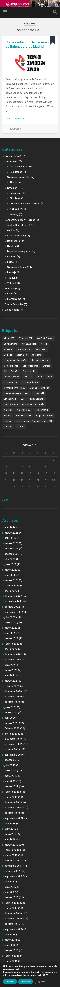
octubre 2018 (12, 812)
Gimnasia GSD (11, 382)
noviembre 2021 (14, 659)
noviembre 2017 (14, 865)
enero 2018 (11, 855)
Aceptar (10, 981)
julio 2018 (10, 823)
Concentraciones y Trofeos (25, 203)
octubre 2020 (12, 701)
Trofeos (8, 426)
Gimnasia (15, 182)
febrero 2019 (12, 791)
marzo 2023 (11, 580)
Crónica (46, 366)
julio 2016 (10, 934)
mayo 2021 (11, 670)
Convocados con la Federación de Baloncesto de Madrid (29, 44)
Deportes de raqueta (18, 251)
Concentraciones (30, 366)
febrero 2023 (12, 585)
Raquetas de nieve (44, 415)
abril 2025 (10, 537)
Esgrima (11, 256)
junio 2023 (10, 564)
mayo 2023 (11, 569)
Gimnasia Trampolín (18, 177)
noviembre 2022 (14, 601)
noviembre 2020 (14, 696)
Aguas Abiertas (29, 344)
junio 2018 (10, 828)
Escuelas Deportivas (16, 225)
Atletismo (12, 161)
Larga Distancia (37, 399)
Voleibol (11, 283)
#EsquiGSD (9, 338)
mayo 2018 (11, 834)
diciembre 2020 (13, 691)
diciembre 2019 (13, 738)
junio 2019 (10, 770)
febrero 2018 (12, 849)
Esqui (10, 293)
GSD (27, 393)
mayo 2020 (11, 712)
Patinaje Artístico (24, 415)
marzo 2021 (11, 680)
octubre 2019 (12, 749)
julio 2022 (10, 617)
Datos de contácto (20, 166)
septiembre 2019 (14, 754)
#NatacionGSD (26, 338)
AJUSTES (43, 975)
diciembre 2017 (13, 860)
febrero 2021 (12, 686)
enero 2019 (11, 797)
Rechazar (26, 981)
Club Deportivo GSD (40, 360)
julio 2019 (10, 765)
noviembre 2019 (14, 744)
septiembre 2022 (14, 612)
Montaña (10, 288)
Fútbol (10, 261)
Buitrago (8, 355)
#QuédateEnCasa (45, 338)
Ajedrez (11, 230)
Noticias (14, 208)
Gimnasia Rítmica (16, 267)
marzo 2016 (11, 950)
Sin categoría (12, 309)
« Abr (5, 500)
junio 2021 (10, 664)
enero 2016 (11, 961)
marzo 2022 (11, 638)
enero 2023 (11, 590)
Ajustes (41, 981)
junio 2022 (10, 622)
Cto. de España (11, 371)
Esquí (39, 377)
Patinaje (11, 272)
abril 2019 (10, 781)
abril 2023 (10, 575)
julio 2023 (10, 559)
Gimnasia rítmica (30, 382)
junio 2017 (10, 886)
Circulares (15, 198)
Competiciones (11, 366)
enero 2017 (11, 908)
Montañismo (14, 298)
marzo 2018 (11, 844)
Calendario (15, 193)
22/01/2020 (15, 129)
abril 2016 (10, 945)
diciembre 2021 (13, 654)
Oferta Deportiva (14, 304)
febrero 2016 (12, 955)
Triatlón (11, 277)
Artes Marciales (16, 235)
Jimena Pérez (10, 399)
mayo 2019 (11, 775)
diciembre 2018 (13, 802)
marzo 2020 (11, 723)
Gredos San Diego (12, 393)
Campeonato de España (15, 360)
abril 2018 (10, 839)
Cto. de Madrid (29, 371)
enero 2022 (11, 648)
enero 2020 (11, 733)
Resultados (16, 171)
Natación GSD (23, 410)
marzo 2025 (11, 543)
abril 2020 (10, 717)
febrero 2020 (12, 728)
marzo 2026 (11, 532)
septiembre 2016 (14, 929)
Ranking (14, 214)
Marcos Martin (11, 404)
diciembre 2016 (13, 913)
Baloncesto (13, 240)
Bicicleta (12, 246)
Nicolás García (41, 410)
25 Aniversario (11, 344)
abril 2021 (10, 675)
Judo (23, 399)
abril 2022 (10, 633)
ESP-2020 (28, 377)
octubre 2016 (12, 923)
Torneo (7, 421)
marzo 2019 (11, 786)
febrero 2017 (12, 902)
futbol (49, 377)
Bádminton (22, 355)
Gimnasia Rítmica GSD (14, 388)
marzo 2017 (11, 897)
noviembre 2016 (14, 918)
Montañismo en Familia (33, 404)
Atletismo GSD (24, 349)
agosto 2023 (12, 553)
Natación (12, 187)
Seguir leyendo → (15, 118)
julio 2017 (10, 881)
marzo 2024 (11, 548)
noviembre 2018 (14, 807)
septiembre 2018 (14, 818)
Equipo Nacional (12, 377)
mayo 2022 (11, 627)
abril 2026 (10, 527)
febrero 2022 (12, 643)
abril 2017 (10, 892)
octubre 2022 (12, 606)
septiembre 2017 (14, 876)
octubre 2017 (12, 871)
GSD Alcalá (39, 393)
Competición (12, 156)
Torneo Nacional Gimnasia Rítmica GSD (34, 421)
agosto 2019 (12, 759)
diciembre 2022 (13, 596)
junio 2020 (10, 707)
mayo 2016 (11, 939)
